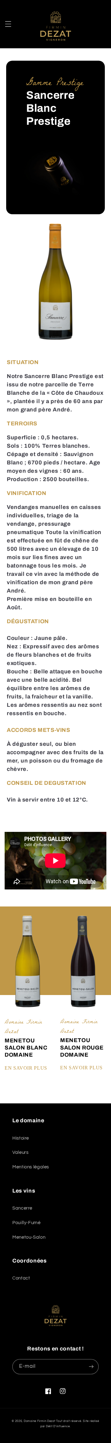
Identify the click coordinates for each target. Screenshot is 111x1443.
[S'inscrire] (91, 1366)
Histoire (20, 1138)
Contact (21, 1278)
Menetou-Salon (28, 1237)
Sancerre (22, 1208)
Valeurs (20, 1152)
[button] (8, 24)
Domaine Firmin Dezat (40, 1421)
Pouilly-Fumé (26, 1222)
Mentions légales (30, 1167)
